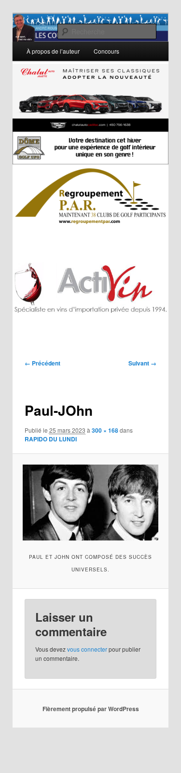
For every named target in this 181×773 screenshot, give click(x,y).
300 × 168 (105, 430)
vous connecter (87, 649)
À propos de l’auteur (53, 51)
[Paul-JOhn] (90, 502)
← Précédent (42, 363)
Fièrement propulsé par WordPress (90, 708)
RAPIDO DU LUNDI (51, 439)
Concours (106, 51)
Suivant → (142, 363)
